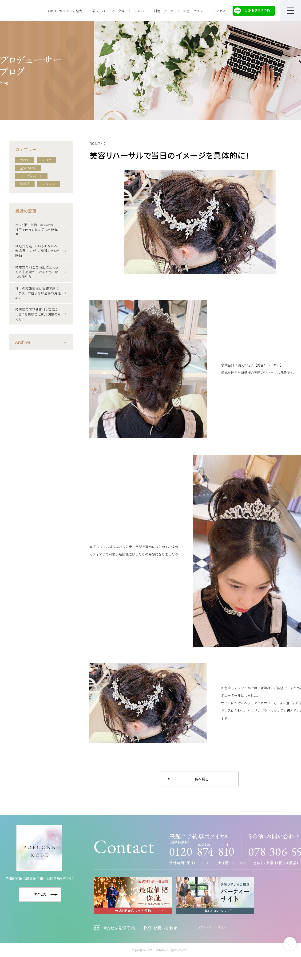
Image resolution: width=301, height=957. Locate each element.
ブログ (46, 160)
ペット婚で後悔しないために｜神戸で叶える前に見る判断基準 (37, 229)
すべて (24, 160)
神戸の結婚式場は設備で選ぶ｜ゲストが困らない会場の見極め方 (38, 293)
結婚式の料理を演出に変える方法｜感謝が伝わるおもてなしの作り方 (36, 272)
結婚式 (25, 183)
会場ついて (28, 168)
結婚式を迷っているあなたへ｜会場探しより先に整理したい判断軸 (38, 251)
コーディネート (31, 175)
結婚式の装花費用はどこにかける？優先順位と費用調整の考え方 (38, 314)
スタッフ (48, 183)
